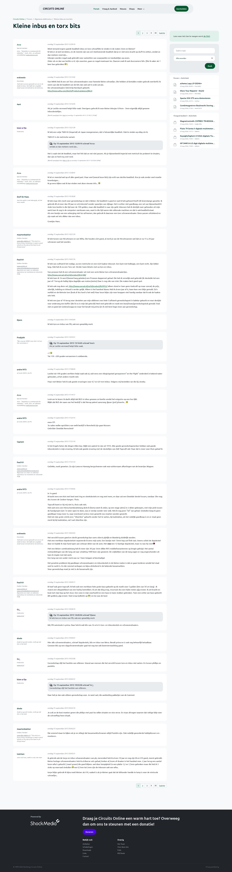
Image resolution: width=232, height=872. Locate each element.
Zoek (210, 66)
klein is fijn (21, 128)
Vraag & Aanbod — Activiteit (185, 116)
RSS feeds (121, 853)
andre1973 (21, 369)
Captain (20, 441)
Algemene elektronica (43, 19)
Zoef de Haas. (23, 196)
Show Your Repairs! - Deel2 (192, 90)
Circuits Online (19, 19)
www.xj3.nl (20, 616)
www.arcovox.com (32, 55)
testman (20, 753)
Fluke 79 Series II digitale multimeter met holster (202, 128)
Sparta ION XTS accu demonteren (195, 98)
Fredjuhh (21, 337)
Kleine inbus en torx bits (63, 19)
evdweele (21, 77)
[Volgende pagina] (151, 33)
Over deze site (123, 847)
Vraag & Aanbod (109, 8)
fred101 (20, 259)
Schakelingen (88, 847)
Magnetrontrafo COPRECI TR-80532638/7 (198, 121)
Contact (86, 856)
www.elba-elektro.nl (23, 241)
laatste (162, 33)
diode (19, 638)
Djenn (19, 320)
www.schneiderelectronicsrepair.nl (28, 268)
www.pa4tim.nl (22, 266)
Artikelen (86, 844)
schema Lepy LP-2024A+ (191, 83)
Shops (132, 8)
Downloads (87, 850)
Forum (96, 8)
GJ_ (18, 609)
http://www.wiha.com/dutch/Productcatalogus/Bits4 (70, 91)
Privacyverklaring (212, 867)
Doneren (89, 831)
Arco (19, 44)
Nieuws (123, 8)
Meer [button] (140, 8)
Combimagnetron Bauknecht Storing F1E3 (199, 105)
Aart (19, 104)
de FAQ (206, 36)
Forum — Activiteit (181, 78)
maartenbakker (24, 234)
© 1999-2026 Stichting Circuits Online (27, 867)
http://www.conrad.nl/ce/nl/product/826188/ (67, 275)
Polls (119, 850)
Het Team (121, 844)
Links (85, 853)
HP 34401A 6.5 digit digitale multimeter (198, 143)
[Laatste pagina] (155, 33)
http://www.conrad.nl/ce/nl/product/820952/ (88, 286)
